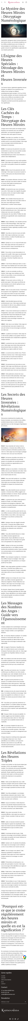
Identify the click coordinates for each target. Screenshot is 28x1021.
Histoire (3, 977)
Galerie (3, 975)
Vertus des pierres (6, 979)
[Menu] (1, 2)
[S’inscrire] (25, 1001)
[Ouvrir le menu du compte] (23, 2)
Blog (2, 981)
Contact (3, 983)
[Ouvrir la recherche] (5, 2)
